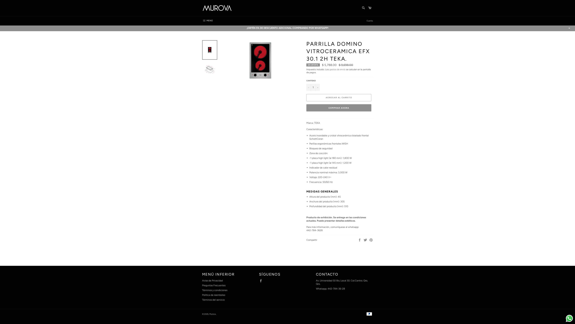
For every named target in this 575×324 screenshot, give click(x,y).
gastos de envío (337, 69)
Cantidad (311, 81)
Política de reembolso (213, 295)
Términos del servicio (213, 299)
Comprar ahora (339, 108)
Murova (212, 314)
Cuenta (370, 21)
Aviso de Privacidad (212, 280)
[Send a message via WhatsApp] (569, 318)
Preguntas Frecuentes (214, 285)
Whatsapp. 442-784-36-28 (330, 288)
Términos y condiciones (214, 290)
